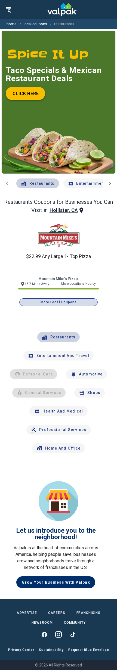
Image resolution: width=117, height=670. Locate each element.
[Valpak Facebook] (44, 634)
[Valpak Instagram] (58, 634)
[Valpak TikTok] (73, 634)
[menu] (8, 9)
